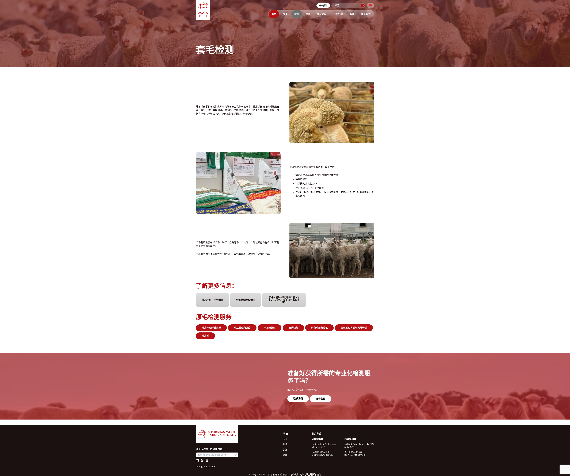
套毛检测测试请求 (245, 299)
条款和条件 (283, 474)
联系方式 (365, 14)
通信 (319, 474)
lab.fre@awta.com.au (354, 455)
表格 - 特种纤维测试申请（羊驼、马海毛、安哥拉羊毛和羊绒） (284, 300)
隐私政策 (294, 474)
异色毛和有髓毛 (319, 327)
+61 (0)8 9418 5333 (353, 452)
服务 (296, 14)
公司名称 (338, 14)
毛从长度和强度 (242, 327)
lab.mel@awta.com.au (322, 455)
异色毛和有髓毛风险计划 (354, 327)
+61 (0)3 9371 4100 (320, 452)
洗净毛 (205, 335)
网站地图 (272, 474)
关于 (285, 14)
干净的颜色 (270, 327)
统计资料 (322, 14)
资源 (308, 14)
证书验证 (323, 5)
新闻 (352, 14)
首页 (273, 14)
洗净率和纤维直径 (211, 327)
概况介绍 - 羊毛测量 (212, 299)
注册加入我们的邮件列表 (209, 448)
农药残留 (293, 327)
